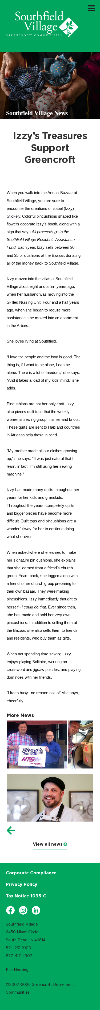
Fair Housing (17, 970)
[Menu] (91, 8)
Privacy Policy (21, 884)
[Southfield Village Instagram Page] (23, 910)
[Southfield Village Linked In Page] (36, 910)
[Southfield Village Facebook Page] (10, 910)
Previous (11, 831)
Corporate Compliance (31, 872)
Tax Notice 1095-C (26, 895)
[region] (42, 24)
